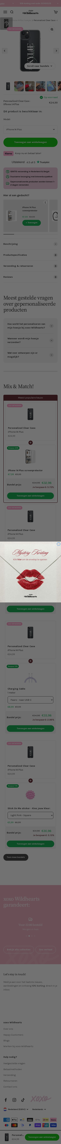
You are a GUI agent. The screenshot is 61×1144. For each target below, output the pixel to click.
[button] (30, 572)
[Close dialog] (58, 544)
